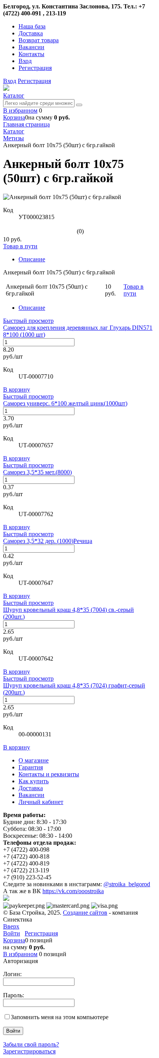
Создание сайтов (85, 912)
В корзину (16, 389)
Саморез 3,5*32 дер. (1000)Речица (47, 541)
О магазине (34, 760)
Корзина (14, 117)
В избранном (20, 110)
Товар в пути (20, 246)
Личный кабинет (41, 802)
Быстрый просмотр (28, 320)
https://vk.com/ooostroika (73, 891)
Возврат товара (39, 40)
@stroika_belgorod (126, 884)
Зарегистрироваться (29, 1051)
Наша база (32, 26)
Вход (25, 61)
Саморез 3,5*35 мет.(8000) (37, 472)
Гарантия (31, 767)
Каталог (13, 95)
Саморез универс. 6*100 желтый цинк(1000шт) (65, 403)
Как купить (34, 781)
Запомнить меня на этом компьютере (59, 1017)
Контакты (31, 54)
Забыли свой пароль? (31, 1044)
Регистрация (35, 68)
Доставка (31, 33)
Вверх (11, 926)
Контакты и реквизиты (49, 774)
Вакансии (31, 47)
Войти (11, 933)
